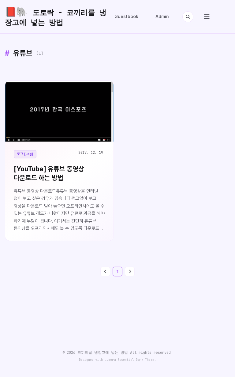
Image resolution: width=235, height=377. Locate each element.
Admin (162, 16)
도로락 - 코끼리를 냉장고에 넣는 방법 (55, 16)
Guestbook (126, 16)
